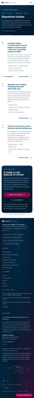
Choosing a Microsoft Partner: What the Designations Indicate (16, 298)
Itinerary (4, 344)
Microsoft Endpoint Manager (15, 70)
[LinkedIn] (3, 380)
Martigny (4, 359)
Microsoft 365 (18, 68)
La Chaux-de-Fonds (24, 357)
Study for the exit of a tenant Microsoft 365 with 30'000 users (20, 127)
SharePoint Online (13, 109)
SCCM (9, 151)
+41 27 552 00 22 (18, 348)
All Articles (5, 307)
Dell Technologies (7, 267)
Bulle (9, 357)
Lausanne (17, 355)
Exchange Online (12, 65)
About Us (5, 275)
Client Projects (6, 278)
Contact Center (6, 257)
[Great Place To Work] (7, 380)
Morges (27, 355)
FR (3, 387)
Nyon (22, 355)
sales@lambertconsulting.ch (15, 384)
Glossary (4, 384)
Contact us (5, 286)
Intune (10, 68)
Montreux (5, 361)
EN (6, 387)
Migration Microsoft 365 (9, 260)
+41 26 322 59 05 (12, 350)
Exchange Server (23, 65)
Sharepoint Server (21, 13)
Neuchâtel (15, 357)
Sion (9, 348)
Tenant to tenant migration (15, 112)
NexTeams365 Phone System (10, 254)
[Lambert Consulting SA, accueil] (9, 3)
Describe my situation (16, 194)
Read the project (23, 76)
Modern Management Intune (10, 265)
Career (4, 283)
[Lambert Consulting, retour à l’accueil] (17, 221)
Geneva (11, 355)
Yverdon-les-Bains (19, 359)
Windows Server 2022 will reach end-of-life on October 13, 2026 (16, 303)
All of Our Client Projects (10, 10)
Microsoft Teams (7, 252)
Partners (4, 281)
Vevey (27, 359)
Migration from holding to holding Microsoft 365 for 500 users (17, 86)
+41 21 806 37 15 (18, 200)
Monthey (10, 359)
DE (9, 387)
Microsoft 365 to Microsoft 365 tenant (19, 107)
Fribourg (4, 357)
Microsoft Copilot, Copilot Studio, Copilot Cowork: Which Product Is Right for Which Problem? (16, 294)
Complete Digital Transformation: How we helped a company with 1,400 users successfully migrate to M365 (17, 47)
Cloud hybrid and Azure (9, 262)
